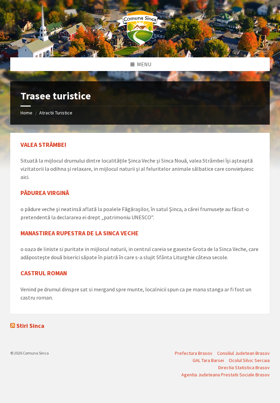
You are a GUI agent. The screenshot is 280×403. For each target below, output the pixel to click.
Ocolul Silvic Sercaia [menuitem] (249, 360)
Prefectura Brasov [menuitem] (193, 353)
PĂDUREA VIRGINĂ (44, 193)
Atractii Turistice (55, 113)
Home (26, 113)
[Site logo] (140, 44)
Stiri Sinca (30, 326)
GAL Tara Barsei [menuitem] (208, 360)
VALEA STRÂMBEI (43, 145)
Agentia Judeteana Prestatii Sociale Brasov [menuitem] (225, 375)
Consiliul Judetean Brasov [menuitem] (243, 353)
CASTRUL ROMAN (43, 273)
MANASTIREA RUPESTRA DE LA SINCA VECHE (79, 233)
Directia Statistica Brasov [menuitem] (244, 367)
